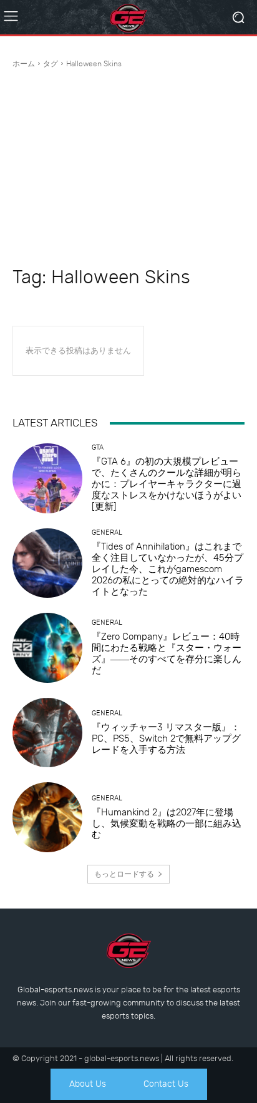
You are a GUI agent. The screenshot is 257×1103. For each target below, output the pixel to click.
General (107, 532)
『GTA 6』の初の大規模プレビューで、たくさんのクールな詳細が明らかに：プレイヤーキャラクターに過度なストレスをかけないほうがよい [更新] (166, 484)
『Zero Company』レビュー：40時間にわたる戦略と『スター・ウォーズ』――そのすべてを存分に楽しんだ (166, 653)
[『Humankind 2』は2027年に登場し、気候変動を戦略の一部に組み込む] (47, 817)
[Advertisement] (128, 167)
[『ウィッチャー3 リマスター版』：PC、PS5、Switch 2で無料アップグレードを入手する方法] (47, 733)
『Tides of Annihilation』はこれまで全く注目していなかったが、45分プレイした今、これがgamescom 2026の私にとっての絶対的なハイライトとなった (168, 569)
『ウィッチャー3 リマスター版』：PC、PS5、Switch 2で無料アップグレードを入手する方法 (166, 738)
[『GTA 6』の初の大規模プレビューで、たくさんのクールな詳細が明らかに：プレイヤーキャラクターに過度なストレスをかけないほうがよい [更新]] (47, 478)
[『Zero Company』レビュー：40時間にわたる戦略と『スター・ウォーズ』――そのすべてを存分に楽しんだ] (47, 648)
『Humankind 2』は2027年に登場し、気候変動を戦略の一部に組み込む (166, 823)
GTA (98, 447)
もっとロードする (124, 874)
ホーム (23, 63)
